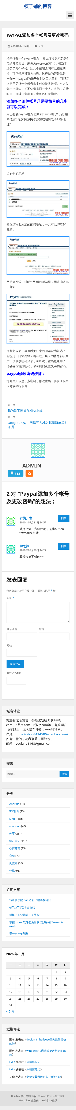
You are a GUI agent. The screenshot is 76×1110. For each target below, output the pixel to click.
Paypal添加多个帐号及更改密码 (38, 35)
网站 (9, 645)
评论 (11, 598)
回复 (63, 518)
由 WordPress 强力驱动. (51, 1096)
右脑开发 (26, 518)
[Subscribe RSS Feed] (29, 473)
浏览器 (13, 863)
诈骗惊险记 (33, 1062)
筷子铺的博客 (38, 6)
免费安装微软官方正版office (43, 1077)
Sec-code (14, 673)
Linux (12, 819)
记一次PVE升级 (18, 933)
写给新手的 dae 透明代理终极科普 (30, 900)
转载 (12, 870)
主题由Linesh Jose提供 (44, 1100)
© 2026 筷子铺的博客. (24, 1096)
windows (14, 826)
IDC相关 (14, 811)
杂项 (12, 856)
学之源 (24, 546)
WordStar (24, 1100)
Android (14, 804)
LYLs (12, 1062)
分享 (40, 46)
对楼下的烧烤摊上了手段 (24, 915)
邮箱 (41, 629)
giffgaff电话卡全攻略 (22, 907)
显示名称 (12, 629)
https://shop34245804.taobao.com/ (42, 734)
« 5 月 (10, 1011)
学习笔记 (14, 841)
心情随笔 (14, 848)
